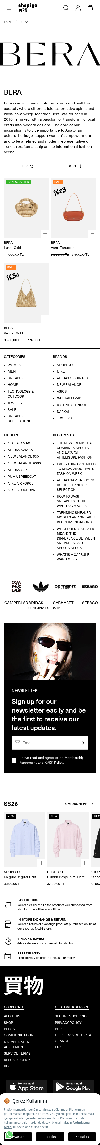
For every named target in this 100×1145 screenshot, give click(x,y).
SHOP (8, 1023)
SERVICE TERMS (17, 1053)
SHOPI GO (65, 365)
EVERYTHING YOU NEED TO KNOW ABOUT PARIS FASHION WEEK (76, 469)
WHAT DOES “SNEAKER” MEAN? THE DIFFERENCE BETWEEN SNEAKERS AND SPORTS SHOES (76, 538)
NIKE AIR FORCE (21, 483)
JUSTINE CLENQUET (73, 405)
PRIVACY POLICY (68, 1023)
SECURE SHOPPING (71, 1016)
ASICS (62, 392)
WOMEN (14, 365)
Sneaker (16, 378)
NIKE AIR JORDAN (22, 490)
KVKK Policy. (54, 762)
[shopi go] (27, 7)
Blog (7, 1066)
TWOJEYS (64, 418)
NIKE (61, 371)
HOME (13, 385)
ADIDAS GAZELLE (22, 470)
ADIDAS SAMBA (20, 450)
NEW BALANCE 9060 (24, 463)
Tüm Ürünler (75, 804)
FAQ (58, 1047)
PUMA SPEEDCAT (22, 477)
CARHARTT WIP (69, 398)
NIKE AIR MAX (19, 443)
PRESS (9, 1029)
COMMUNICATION (18, 1035)
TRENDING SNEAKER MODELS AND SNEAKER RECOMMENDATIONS (76, 517)
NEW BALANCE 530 (23, 456)
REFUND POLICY (17, 1060)
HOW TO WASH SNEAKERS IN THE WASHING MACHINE (73, 501)
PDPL (59, 1029)
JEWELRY (15, 403)
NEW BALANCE (69, 385)
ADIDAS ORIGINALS (72, 378)
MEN (12, 371)
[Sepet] (90, 8)
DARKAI (63, 411)
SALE (12, 409)
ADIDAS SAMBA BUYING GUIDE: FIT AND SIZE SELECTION (76, 485)
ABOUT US (12, 1016)
